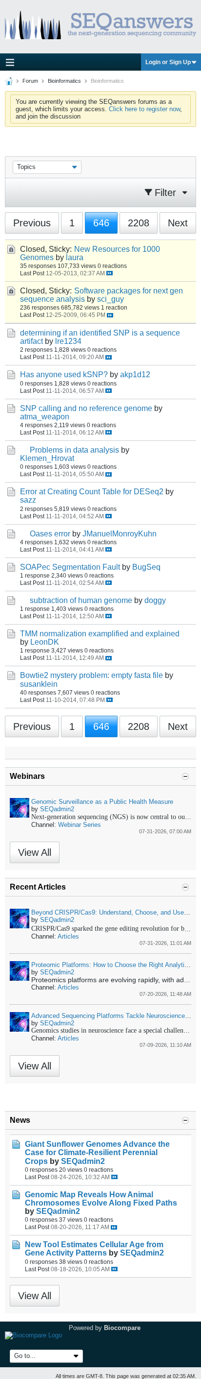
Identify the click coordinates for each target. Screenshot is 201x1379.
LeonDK (44, 642)
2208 (138, 223)
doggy (155, 600)
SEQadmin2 (57, 809)
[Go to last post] (109, 273)
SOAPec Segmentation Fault (70, 567)
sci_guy (110, 299)
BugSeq (146, 567)
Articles (68, 936)
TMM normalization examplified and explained (100, 633)
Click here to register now (144, 109)
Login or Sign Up (168, 62)
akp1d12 (135, 374)
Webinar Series (79, 824)
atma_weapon (44, 416)
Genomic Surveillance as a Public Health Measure (102, 801)
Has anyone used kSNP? (64, 374)
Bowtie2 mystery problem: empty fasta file (91, 675)
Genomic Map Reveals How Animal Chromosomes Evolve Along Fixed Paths (101, 1198)
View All (34, 852)
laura (74, 257)
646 (101, 223)
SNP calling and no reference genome (86, 408)
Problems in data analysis (74, 450)
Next (178, 223)
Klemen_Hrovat (47, 458)
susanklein (39, 684)
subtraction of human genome (81, 600)
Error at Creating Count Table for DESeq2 (91, 491)
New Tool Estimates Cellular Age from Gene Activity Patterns (94, 1248)
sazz (28, 500)
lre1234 (68, 341)
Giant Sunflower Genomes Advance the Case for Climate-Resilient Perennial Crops (97, 1152)
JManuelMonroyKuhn (119, 534)
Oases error (50, 534)
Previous (32, 223)
